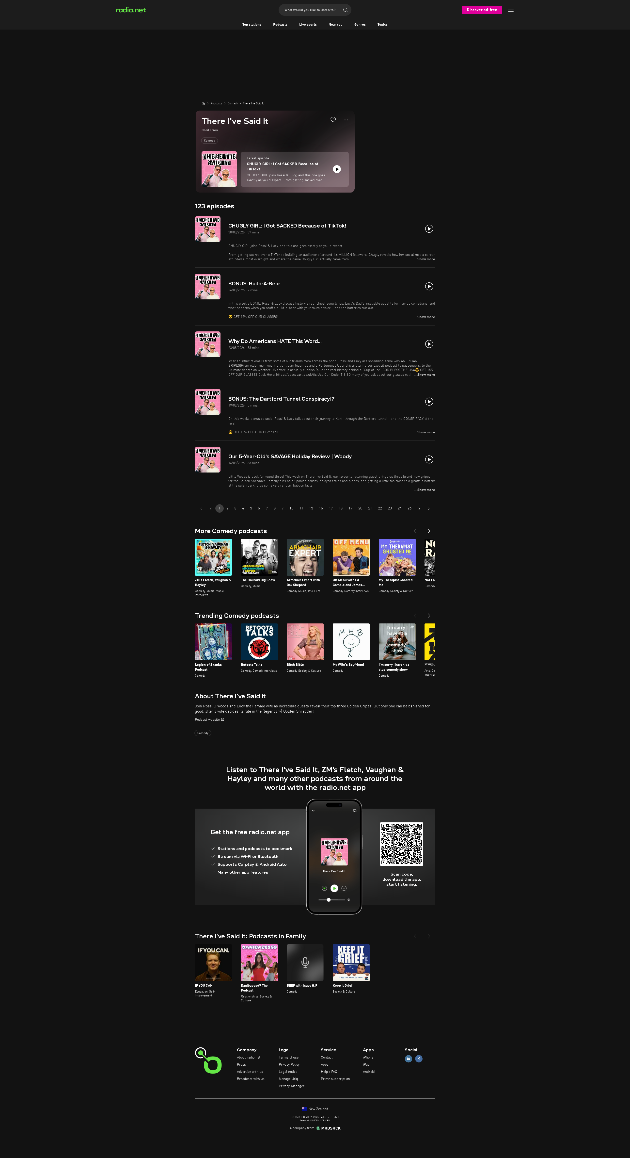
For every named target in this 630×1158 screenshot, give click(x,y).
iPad (366, 1064)
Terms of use (289, 1057)
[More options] (346, 120)
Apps (325, 1064)
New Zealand (318, 1109)
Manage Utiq (288, 1079)
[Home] (203, 103)
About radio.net (248, 1057)
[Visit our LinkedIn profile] (408, 1058)
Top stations (251, 24)
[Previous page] (211, 509)
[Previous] (415, 529)
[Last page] (429, 509)
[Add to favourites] (333, 120)
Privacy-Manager (291, 1086)
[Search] (345, 10)
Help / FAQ (329, 1072)
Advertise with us (250, 1072)
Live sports (308, 24)
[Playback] (337, 169)
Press (241, 1064)
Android (369, 1072)
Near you (336, 24)
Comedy (209, 140)
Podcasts (280, 24)
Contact (327, 1057)
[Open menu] (511, 10)
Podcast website (207, 719)
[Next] (429, 529)
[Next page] (419, 509)
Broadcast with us (251, 1079)
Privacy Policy (289, 1064)
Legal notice (288, 1072)
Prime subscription (335, 1079)
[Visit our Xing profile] (419, 1058)
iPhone (368, 1057)
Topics (383, 24)
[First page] (201, 509)
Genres (360, 24)
